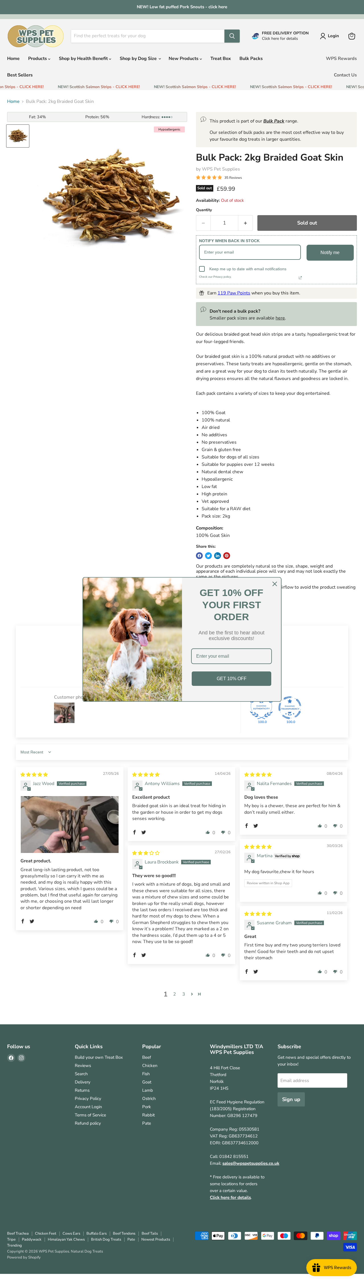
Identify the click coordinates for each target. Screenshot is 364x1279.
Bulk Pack (273, 121)
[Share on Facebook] (199, 555)
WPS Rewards (341, 58)
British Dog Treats (106, 1239)
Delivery (82, 1082)
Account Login (88, 1107)
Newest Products (155, 1239)
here (280, 318)
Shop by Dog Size (139, 58)
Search (81, 1074)
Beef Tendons (124, 1233)
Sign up (291, 1099)
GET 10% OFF (232, 678)
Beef (146, 1057)
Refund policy (88, 1123)
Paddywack (32, 1239)
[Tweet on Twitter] (208, 555)
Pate (146, 1123)
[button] (22, 921)
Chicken (150, 1065)
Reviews (83, 1065)
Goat (146, 1082)
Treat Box (220, 58)
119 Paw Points (234, 293)
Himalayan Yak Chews (66, 1239)
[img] (34, 775)
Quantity (204, 210)
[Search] (232, 36)
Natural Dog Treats (87, 1251)
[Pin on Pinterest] (226, 555)
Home (13, 58)
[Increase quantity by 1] (245, 223)
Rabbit (148, 1115)
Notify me (330, 252)
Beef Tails (150, 1233)
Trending (14, 1245)
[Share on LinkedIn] (217, 555)
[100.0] (261, 707)
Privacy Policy (88, 1098)
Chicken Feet (45, 1233)
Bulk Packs (251, 58)
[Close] (275, 584)
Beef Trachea (18, 1233)
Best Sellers (20, 75)
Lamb (147, 1090)
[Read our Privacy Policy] (300, 277)
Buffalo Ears (96, 1233)
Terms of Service (90, 1115)
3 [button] (183, 994)
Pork (146, 1107)
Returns (82, 1090)
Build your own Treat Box (99, 1057)
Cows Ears (71, 1233)
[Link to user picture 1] (69, 824)
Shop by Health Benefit (84, 58)
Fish (146, 1074)
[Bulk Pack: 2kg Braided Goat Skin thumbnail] (18, 136)
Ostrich (149, 1098)
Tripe (11, 1239)
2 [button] (174, 994)
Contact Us (345, 75)
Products (38, 58)
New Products (184, 58)
